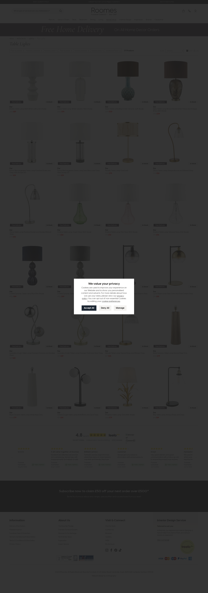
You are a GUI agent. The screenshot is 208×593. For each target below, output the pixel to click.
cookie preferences (111, 301)
